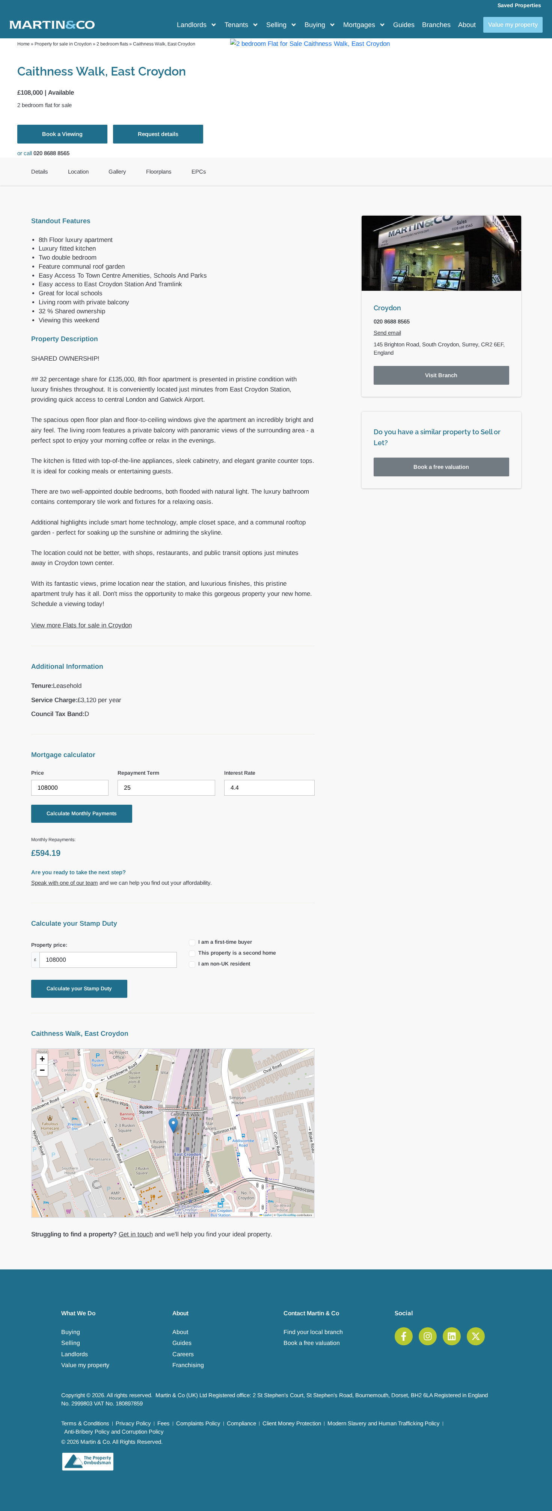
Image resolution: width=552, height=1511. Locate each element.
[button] (173, 1125)
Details (39, 171)
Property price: (49, 945)
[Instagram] (428, 1336)
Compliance (241, 1423)
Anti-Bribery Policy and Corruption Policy (114, 1431)
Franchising (188, 1365)
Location (78, 171)
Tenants (236, 25)
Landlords (192, 25)
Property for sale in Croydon (63, 44)
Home (23, 44)
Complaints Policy (198, 1423)
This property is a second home (237, 953)
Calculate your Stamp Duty (79, 988)
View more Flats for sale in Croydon (81, 625)
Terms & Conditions (85, 1423)
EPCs (199, 171)
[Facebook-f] (404, 1336)
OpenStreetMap (286, 1215)
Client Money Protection (291, 1423)
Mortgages (359, 25)
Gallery (117, 171)
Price (37, 773)
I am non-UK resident (224, 964)
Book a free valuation (441, 467)
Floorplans (159, 171)
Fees (163, 1423)
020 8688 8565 (51, 153)
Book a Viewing (62, 134)
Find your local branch (313, 1332)
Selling (276, 25)
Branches (436, 25)
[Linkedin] (452, 1336)
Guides (404, 25)
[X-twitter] (476, 1336)
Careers (183, 1354)
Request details (158, 134)
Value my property (85, 1365)
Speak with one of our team (64, 882)
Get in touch (136, 1234)
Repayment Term (138, 773)
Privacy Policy (133, 1423)
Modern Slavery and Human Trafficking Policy (383, 1423)
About (467, 25)
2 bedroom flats (112, 44)
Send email (387, 332)
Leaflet (266, 1215)
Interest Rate (239, 773)
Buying (315, 25)
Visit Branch (441, 375)
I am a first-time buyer (225, 942)
